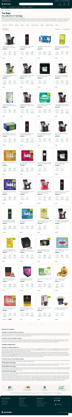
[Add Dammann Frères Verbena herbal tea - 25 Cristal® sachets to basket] (15, 87)
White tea (3, 367)
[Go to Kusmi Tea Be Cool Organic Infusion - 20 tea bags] (10, 191)
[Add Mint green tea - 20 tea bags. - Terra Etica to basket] (50, 290)
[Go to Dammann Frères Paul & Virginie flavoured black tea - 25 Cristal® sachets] (62, 75)
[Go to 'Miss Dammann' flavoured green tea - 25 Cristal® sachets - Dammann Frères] (62, 220)
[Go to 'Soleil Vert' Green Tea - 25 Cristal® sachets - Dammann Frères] (27, 75)
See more (9, 0)
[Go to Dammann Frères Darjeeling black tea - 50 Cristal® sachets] (45, 75)
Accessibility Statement (41, 405)
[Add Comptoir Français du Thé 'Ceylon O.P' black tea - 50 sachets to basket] (68, 319)
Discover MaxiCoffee (6, 398)
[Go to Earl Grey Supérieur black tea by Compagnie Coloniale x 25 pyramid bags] (27, 308)
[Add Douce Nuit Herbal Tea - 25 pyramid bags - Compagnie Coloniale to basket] (50, 232)
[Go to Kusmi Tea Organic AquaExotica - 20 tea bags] (10, 162)
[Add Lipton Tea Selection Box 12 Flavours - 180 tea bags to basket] (68, 290)
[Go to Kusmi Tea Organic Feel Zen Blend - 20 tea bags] (27, 220)
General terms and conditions (42, 402)
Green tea (3, 372)
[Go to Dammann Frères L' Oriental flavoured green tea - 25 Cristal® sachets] (10, 46)
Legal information (40, 398)
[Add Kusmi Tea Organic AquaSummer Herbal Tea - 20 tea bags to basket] (15, 319)
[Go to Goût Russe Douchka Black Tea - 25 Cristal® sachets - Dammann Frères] (27, 104)
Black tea (3, 364)
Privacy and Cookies (40, 404)
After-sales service (22, 404)
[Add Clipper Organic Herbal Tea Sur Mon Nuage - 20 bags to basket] (50, 319)
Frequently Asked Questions (24, 405)
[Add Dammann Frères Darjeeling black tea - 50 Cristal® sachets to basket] (50, 87)
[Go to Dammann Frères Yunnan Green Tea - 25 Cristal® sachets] (27, 191)
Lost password (21, 402)
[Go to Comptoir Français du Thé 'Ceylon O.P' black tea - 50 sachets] (62, 308)
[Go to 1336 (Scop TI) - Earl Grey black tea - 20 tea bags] (45, 46)
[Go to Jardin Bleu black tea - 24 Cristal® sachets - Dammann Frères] (27, 46)
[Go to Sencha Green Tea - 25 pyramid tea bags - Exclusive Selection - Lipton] (62, 46)
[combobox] (36, 4)
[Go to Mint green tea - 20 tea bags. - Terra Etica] (45, 279)
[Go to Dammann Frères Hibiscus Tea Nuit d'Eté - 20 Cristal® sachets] (45, 191)
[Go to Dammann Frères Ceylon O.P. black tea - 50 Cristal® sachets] (62, 162)
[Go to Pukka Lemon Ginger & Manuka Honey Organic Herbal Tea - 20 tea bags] (10, 250)
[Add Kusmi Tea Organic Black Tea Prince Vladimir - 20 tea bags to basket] (68, 261)
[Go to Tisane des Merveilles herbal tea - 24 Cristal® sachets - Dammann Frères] (10, 220)
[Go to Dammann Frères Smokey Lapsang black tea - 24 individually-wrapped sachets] (45, 162)
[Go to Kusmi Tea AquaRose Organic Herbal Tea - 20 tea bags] (27, 162)
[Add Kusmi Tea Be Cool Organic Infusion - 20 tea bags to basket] (15, 203)
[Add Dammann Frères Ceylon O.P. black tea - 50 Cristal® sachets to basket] (68, 174)
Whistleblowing (39, 401)
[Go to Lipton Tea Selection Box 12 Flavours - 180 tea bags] (62, 279)
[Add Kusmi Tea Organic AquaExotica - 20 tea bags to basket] (15, 174)
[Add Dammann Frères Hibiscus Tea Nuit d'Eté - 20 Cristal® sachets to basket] (50, 203)
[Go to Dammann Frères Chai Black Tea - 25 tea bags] (62, 133)
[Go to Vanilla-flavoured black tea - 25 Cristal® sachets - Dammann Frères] (27, 250)
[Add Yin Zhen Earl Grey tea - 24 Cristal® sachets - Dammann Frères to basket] (68, 203)
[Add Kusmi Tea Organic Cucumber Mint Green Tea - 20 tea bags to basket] (50, 116)
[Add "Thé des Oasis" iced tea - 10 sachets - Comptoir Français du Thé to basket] (15, 116)
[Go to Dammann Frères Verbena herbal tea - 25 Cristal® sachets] (10, 75)
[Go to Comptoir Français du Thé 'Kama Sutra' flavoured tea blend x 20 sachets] (27, 279)
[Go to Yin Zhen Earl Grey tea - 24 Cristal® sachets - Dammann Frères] (62, 191)
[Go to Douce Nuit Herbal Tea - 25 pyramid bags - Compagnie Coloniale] (45, 220)
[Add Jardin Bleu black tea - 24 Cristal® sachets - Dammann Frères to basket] (33, 58)
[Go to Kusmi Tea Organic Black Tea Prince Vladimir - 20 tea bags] (62, 250)
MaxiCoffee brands (5, 401)
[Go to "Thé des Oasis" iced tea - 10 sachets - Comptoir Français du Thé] (10, 104)
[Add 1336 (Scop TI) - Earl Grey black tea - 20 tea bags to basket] (50, 58)
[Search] (20, 4)
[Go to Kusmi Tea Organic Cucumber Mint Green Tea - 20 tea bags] (45, 104)
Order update (21, 401)
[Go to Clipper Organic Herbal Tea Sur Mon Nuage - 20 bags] (45, 308)
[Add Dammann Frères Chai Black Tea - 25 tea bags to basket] (68, 145)
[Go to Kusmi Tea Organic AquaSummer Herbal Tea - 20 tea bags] (10, 308)
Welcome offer (4, 404)
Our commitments (5, 402)
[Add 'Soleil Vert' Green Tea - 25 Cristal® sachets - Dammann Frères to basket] (33, 87)
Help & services (22, 398)
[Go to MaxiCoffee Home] (6, 4)
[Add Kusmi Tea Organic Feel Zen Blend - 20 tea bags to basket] (33, 232)
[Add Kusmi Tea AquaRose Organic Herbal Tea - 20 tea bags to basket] (33, 174)
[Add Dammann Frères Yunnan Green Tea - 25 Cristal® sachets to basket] (33, 203)
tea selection (60, 20)
